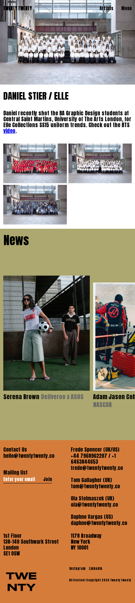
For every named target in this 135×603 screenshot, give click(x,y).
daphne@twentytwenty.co (99, 523)
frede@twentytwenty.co (97, 468)
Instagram (77, 568)
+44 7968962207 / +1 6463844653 (93, 459)
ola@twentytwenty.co (94, 505)
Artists (106, 8)
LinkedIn (95, 568)
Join (47, 479)
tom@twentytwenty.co (95, 486)
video (9, 131)
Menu (126, 8)
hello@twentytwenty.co (28, 456)
